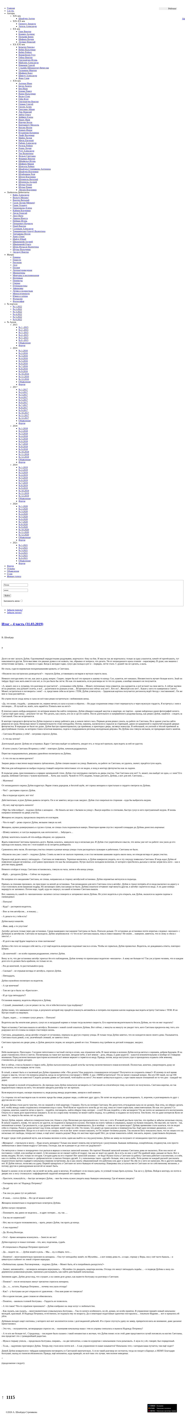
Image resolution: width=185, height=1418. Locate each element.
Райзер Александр (27, 143)
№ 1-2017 (23, 389)
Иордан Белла (25, 122)
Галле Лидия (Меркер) (24, 203)
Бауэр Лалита (25, 86)
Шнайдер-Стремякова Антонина (34, 169)
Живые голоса (14, 576)
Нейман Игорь (20, 221)
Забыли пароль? (15, 610)
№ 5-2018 (23, 439)
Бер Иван (23, 88)
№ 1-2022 (17, 306)
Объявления (24, 343)
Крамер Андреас (26, 34)
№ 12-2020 (23, 535)
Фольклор (18, 298)
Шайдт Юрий (19, 239)
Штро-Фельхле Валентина (26, 247)
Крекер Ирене (25, 130)
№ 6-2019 (23, 480)
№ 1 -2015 (23, 327)
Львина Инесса (20, 218)
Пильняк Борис (26, 36)
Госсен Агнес (25, 107)
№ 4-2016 (23, 358)
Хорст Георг (19, 236)
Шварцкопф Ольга (22, 244)
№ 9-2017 (23, 410)
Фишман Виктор (26, 158)
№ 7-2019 (23, 483)
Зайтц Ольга (24, 114)
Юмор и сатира (20, 296)
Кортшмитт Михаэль (28, 125)
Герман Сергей (25, 104)
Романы (17, 257)
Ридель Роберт (25, 145)
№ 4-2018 (23, 436)
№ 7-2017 (23, 405)
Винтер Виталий (21, 200)
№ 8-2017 (23, 407)
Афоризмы (18, 288)
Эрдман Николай (26, 42)
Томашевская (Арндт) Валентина (29, 231)
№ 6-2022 (17, 319)
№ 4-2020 (23, 514)
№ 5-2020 (23, 516)
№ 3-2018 (23, 433)
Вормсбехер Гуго (26, 55)
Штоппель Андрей (27, 182)
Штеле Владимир (27, 177)
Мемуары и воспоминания (26, 275)
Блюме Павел (25, 91)
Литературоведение (22, 270)
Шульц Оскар (25, 184)
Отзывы (11, 568)
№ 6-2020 (23, 519)
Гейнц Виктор (25, 57)
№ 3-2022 (17, 311)
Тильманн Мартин (27, 70)
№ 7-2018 (23, 444)
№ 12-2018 (23, 457)
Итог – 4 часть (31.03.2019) (22, 624)
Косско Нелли (25, 127)
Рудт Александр (26, 151)
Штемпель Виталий (28, 179)
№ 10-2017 (23, 413)
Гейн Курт (23, 99)
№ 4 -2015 (23, 335)
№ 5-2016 (23, 361)
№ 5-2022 (17, 317)
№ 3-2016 (23, 356)
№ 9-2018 (23, 449)
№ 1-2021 (23, 545)
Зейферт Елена (25, 117)
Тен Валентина (25, 153)
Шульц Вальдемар (22, 249)
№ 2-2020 (23, 509)
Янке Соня (23, 78)
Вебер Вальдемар (27, 49)
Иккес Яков (24, 119)
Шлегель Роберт (26, 166)
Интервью (18, 278)
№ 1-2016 (23, 350)
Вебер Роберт (25, 52)
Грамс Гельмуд (20, 205)
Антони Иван (25, 83)
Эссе (15, 265)
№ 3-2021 (23, 550)
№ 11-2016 (23, 376)
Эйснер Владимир (27, 190)
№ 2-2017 (23, 392)
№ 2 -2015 (23, 330)
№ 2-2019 (23, 470)
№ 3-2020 (23, 511)
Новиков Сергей (26, 65)
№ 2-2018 (23, 431)
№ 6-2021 (23, 558)
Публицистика (20, 286)
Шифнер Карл (25, 73)
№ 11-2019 (23, 493)
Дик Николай (25, 112)
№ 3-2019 (23, 472)
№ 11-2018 (23, 454)
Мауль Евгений (26, 140)
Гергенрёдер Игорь (27, 60)
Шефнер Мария (26, 164)
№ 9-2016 (23, 371)
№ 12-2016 (23, 379)
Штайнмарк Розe (26, 174)
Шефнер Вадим (26, 39)
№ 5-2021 (23, 555)
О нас (10, 574)
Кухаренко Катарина (28, 132)
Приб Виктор (19, 226)
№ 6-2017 (23, 402)
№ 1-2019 (23, 467)
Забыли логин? (14, 612)
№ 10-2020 (23, 529)
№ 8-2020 (23, 524)
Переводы (18, 280)
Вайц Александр (21, 195)
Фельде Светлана (27, 156)
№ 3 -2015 (23, 332)
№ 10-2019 (23, 490)
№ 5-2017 (23, 400)
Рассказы (17, 262)
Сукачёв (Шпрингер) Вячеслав (33, 68)
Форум (21, 345)
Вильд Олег (24, 96)
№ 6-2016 (23, 363)
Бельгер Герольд (26, 47)
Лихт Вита (18, 215)
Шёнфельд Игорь (27, 161)
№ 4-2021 (23, 553)
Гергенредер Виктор (28, 101)
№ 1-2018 (23, 428)
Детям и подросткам (23, 291)
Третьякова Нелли (21, 234)
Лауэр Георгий (20, 213)
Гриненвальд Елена (22, 208)
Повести (17, 260)
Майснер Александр (28, 62)
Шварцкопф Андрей (23, 241)
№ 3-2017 (23, 394)
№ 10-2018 (23, 452)
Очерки (16, 283)
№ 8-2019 (23, 485)
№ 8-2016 (23, 369)
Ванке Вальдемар (27, 94)
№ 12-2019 (23, 496)
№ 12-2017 (23, 418)
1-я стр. (10, 11)
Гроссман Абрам (26, 109)
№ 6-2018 (23, 441)
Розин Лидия (24, 148)
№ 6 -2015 (23, 340)
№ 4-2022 (17, 314)
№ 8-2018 (23, 446)
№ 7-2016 (23, 366)
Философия (18, 301)
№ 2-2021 (23, 548)
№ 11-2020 (23, 532)
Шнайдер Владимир (28, 171)
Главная (11, 8)
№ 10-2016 (23, 374)
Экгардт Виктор (21, 252)
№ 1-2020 (23, 506)
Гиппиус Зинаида (27, 23)
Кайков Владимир (22, 210)
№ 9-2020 (23, 527)
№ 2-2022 (17, 309)
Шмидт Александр (27, 75)
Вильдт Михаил (20, 197)
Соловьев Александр (23, 228)
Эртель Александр (27, 26)
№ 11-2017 (23, 415)
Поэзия (16, 267)
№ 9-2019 (23, 488)
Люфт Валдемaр (26, 135)
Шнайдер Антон (26, 18)
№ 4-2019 (23, 475)
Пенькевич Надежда (23, 223)
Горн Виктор (24, 31)
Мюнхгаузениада (21, 293)
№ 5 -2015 (23, 337)
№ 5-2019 (23, 478)
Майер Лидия (25, 138)
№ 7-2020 (23, 522)
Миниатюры (19, 273)
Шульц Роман (25, 187)
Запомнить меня (11, 601)
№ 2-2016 (23, 353)
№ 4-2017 (23, 397)
